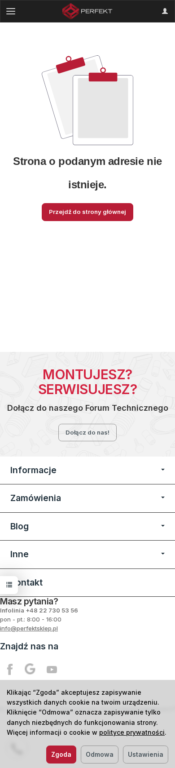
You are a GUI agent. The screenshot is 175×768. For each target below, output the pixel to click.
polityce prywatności (132, 732)
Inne (19, 554)
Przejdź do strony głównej (87, 211)
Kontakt (26, 582)
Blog (19, 526)
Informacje (33, 470)
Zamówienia (35, 498)
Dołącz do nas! (87, 432)
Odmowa (100, 754)
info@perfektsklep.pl (29, 628)
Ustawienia (145, 754)
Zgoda (61, 754)
